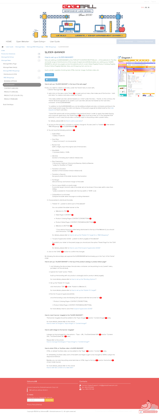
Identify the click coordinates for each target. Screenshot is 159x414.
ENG (142, 7)
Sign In (153, 1)
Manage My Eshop (7, 57)
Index (3, 50)
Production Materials (8, 54)
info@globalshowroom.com (108, 385)
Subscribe (49, 400)
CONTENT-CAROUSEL (11, 88)
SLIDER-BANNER (9, 84)
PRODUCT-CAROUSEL (11, 92)
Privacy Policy (31, 404)
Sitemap (39, 404)
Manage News (20, 47)
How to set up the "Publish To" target (83, 290)
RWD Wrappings (51, 47)
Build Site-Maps (8, 104)
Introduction (52, 80)
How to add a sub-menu (74, 121)
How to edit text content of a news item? (60, 367)
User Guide (9, 47)
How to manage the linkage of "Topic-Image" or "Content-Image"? (68, 342)
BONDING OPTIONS (10, 81)
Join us (146, 1)
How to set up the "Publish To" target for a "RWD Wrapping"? (89, 235)
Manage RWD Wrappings (35, 47)
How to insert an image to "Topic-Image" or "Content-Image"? (67, 323)
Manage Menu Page (9, 64)
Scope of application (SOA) (82, 308)
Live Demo (49, 74)
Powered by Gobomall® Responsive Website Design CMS (113, 411)
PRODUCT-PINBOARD (11, 99)
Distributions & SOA (10, 74)
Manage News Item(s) (10, 67)
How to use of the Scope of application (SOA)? (85, 248)
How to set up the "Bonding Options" (83, 279)
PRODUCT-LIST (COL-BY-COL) (13, 95)
